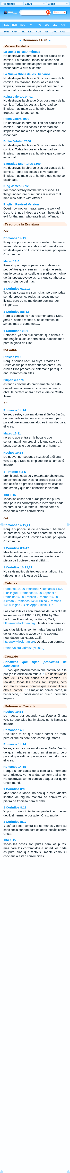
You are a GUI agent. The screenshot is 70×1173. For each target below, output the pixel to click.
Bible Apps (30, 605)
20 (44, 673)
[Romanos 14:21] (66, 532)
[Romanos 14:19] (4, 532)
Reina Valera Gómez (18, 96)
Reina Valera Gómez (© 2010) (23, 648)
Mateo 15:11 (12, 433)
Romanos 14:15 (14, 238)
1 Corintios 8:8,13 (16, 311)
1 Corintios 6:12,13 (17, 288)
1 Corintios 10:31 (15, 331)
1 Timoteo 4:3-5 (14, 472)
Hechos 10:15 (13, 452)
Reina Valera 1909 (16, 119)
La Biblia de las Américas (21, 51)
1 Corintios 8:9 (14, 789)
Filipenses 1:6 (13, 380)
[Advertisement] (35, 888)
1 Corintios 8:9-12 (16, 548)
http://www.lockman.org (19, 623)
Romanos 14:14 (14, 410)
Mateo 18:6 (11, 261)
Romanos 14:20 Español (37, 593)
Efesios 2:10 (12, 357)
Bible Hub (46, 605)
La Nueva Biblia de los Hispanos (26, 74)
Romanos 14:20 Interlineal (21, 588)
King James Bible (16, 186)
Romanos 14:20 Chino (31, 601)
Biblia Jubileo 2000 (17, 141)
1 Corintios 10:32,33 (17, 567)
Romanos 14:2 (13, 730)
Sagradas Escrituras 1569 (22, 163)
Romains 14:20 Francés (19, 597)
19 (8, 670)
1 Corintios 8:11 (14, 807)
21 (25, 690)
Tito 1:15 (9, 495)
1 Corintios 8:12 (14, 821)
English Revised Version (21, 204)
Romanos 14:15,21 (16, 525)
